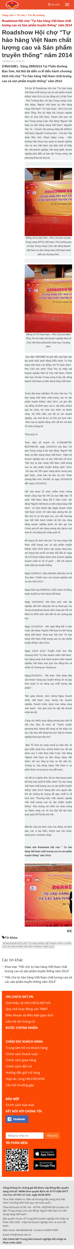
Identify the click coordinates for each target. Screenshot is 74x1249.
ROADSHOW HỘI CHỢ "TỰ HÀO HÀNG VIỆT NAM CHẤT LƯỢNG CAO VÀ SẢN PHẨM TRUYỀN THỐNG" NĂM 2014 (37, 945)
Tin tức (21, 15)
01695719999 (50, 1230)
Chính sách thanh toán (22, 1054)
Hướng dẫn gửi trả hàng (23, 1072)
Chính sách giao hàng (21, 1060)
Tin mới (55, 4)
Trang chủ (8, 15)
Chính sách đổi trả (19, 1066)
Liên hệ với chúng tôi (20, 1021)
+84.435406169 (24, 1230)
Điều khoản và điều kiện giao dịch (29, 1015)
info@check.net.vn (20, 1234)
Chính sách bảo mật (20, 1105)
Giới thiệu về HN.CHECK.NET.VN (28, 1003)
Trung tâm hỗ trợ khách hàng (27, 1048)
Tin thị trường (36, 15)
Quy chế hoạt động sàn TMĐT (27, 1009)
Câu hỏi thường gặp (20, 1085)
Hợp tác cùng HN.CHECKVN (25, 1079)
